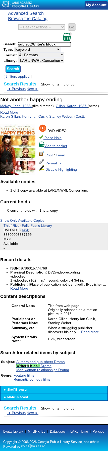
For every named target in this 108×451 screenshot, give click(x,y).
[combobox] (44, 44)
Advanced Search (26, 13)
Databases (58, 431)
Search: (11, 44)
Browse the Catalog (27, 18)
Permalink (52, 163)
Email (60, 155)
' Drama (33, 366)
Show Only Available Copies (22, 220)
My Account (96, 5)
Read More (9, 112)
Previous (16, 89)
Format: (11, 55)
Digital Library (13, 431)
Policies (98, 431)
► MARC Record (16, 397)
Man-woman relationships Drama (42, 370)
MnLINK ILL (36, 431)
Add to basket (55, 146)
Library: (11, 61)
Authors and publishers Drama (40, 362)
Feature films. (24, 375)
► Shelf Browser (16, 389)
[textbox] (42, 44)
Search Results (20, 83)
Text (25, 230)
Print (49, 155)
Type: (9, 50)
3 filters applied (18, 76)
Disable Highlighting (60, 169)
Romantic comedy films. (32, 379)
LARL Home (79, 431)
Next (32, 89)
